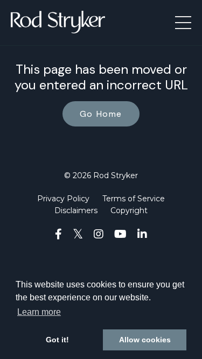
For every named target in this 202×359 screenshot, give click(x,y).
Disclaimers (75, 210)
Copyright (129, 210)
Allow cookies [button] (145, 339)
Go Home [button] (101, 113)
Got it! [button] (57, 339)
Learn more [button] (39, 311)
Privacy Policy (63, 198)
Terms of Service (133, 198)
